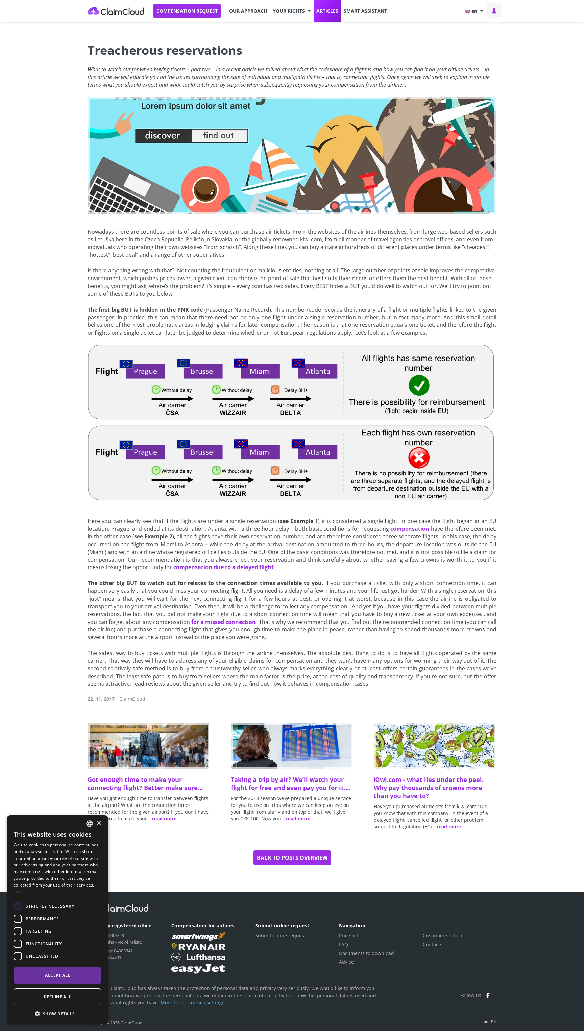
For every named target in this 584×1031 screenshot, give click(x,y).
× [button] (98, 823)
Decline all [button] (57, 997)
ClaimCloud (116, 11)
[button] (292, 11)
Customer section (442, 935)
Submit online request (280, 935)
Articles (327, 11)
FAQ (343, 944)
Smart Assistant (365, 11)
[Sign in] (494, 10)
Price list (348, 935)
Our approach (248, 11)
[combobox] (89, 823)
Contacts (432, 944)
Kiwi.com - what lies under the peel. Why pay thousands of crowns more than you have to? (429, 787)
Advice (346, 962)
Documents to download (366, 953)
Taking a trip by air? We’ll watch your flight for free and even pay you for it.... (290, 783)
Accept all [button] (57, 975)
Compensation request (187, 11)
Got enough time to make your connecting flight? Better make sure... (145, 783)
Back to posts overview (292, 858)
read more (164, 818)
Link (17, 892)
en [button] (474, 11)
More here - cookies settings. (193, 1002)
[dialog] (57, 919)
